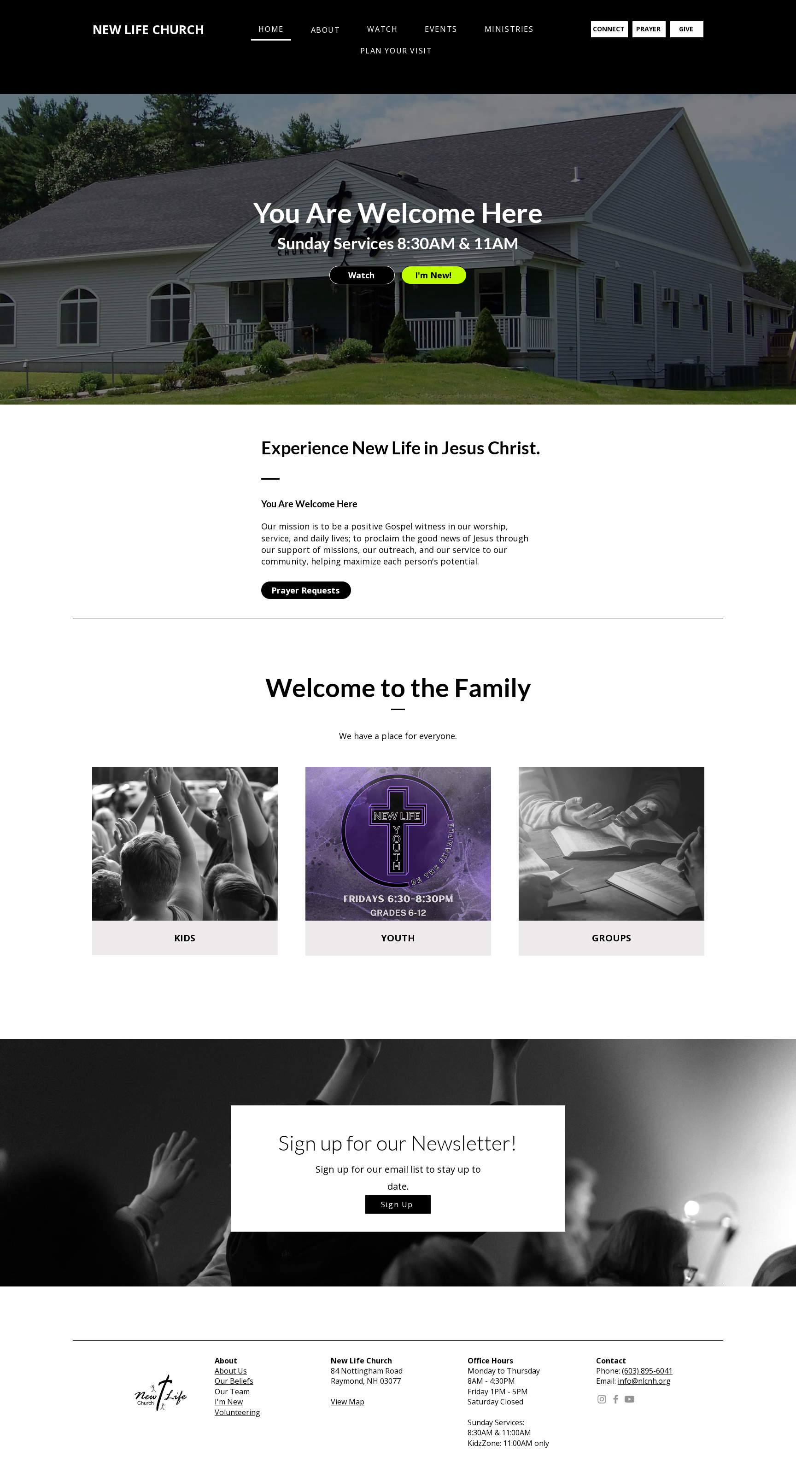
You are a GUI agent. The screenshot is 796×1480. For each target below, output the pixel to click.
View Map (347, 1402)
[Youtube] (629, 1399)
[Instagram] (602, 1399)
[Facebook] (615, 1399)
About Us (231, 1371)
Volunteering (237, 1412)
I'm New (229, 1402)
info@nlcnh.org (644, 1381)
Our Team (232, 1391)
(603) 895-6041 (647, 1371)
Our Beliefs (234, 1381)
